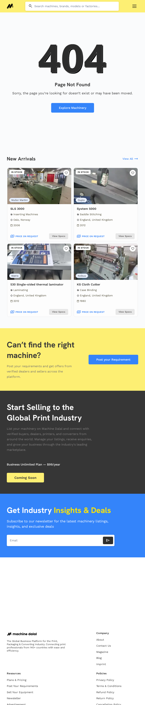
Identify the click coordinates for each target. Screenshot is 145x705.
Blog (99, 657)
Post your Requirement (113, 359)
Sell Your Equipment (20, 692)
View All (130, 159)
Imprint (101, 664)
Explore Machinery (72, 108)
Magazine (102, 651)
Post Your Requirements (22, 685)
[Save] (66, 173)
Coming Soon (25, 478)
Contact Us (103, 645)
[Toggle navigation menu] (134, 6)
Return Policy (105, 698)
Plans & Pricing (16, 679)
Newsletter (14, 698)
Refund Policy (105, 692)
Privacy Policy (105, 679)
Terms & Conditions (108, 685)
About (100, 639)
